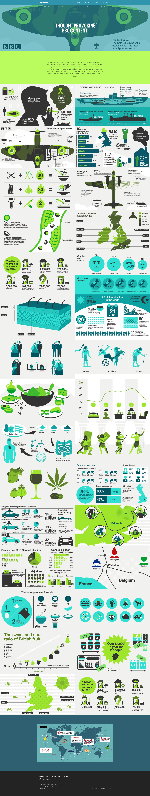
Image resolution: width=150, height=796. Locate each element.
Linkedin (42, 788)
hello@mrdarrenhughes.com (48, 784)
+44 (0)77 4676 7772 (46, 786)
